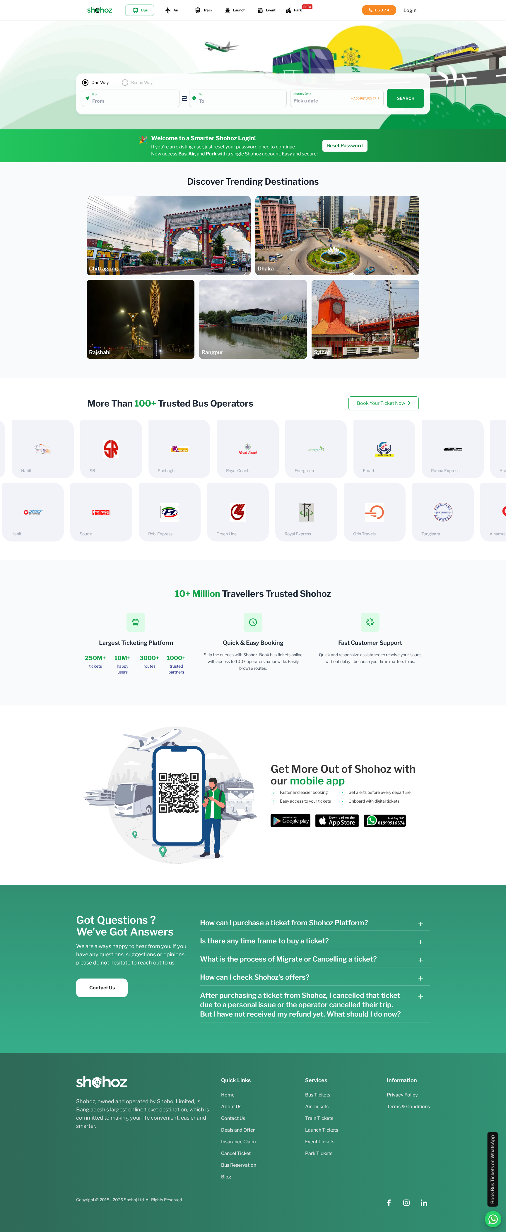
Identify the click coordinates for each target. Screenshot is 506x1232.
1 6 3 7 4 (382, 10)
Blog (226, 1177)
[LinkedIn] (424, 1203)
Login (410, 10)
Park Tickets (318, 1153)
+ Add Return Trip (365, 98)
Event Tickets (319, 1141)
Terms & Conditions (408, 1106)
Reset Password (345, 145)
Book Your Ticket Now (381, 403)
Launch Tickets (321, 1130)
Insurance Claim (238, 1141)
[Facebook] (389, 1203)
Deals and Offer (238, 1130)
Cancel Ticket (236, 1153)
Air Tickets (317, 1106)
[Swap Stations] (184, 98)
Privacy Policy (402, 1095)
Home (228, 1095)
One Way (100, 82)
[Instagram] (406, 1203)
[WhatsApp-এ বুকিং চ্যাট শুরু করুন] (493, 1219)
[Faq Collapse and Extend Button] (420, 924)
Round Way (142, 82)
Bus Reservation (238, 1165)
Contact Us (102, 988)
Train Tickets (319, 1118)
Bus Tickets (317, 1095)
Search (405, 98)
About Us (231, 1106)
